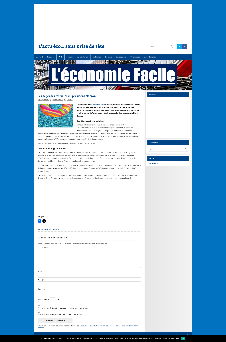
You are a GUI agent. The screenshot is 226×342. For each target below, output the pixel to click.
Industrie (97, 57)
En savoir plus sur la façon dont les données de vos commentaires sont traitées (88, 327)
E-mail (41, 280)
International (82, 57)
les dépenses (98, 104)
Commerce (135, 57)
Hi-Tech (108, 57)
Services (50, 57)
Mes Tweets (153, 163)
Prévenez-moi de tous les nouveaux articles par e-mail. (60, 315)
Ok (183, 338)
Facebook (152, 95)
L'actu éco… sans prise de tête (71, 46)
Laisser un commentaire (49, 229)
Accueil (39, 57)
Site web (41, 289)
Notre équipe (57, 100)
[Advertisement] (113, 21)
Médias (70, 57)
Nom (40, 271)
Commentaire (44, 247)
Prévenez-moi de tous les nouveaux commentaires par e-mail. (63, 308)
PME (60, 57)
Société (70, 100)
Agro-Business (150, 57)
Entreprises (121, 57)
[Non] (223, 338)
